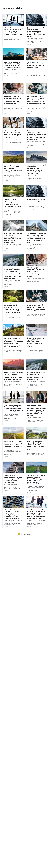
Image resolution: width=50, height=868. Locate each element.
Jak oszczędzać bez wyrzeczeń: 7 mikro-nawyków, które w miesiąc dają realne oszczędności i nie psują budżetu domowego (13, 479)
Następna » (29, 534)
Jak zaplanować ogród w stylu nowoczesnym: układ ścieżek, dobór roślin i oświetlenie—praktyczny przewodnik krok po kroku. (13, 444)
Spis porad (36, 2)
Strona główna (44, 2)
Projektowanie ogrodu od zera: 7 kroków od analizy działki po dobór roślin (36, 201)
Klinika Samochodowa (10, 2)
